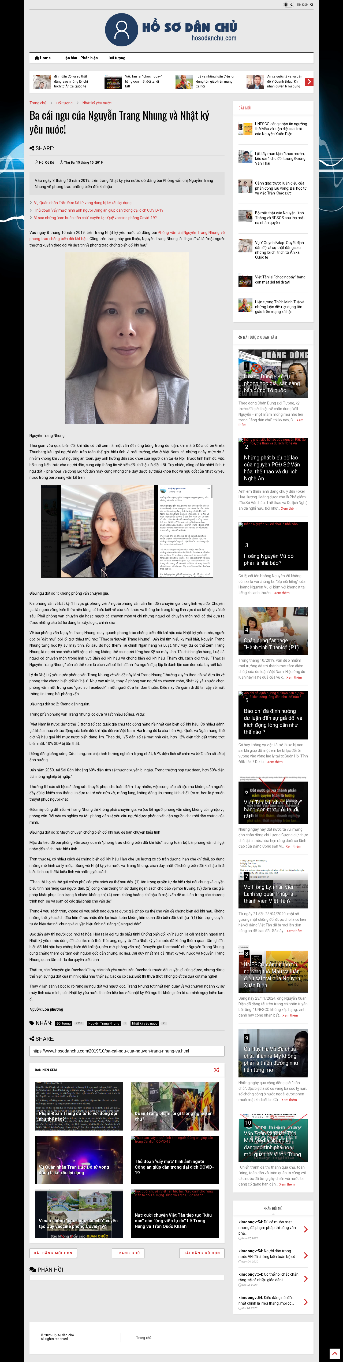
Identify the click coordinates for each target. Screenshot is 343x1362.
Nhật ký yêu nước (97, 103)
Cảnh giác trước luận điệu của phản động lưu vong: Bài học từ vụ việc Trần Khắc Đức (281, 188)
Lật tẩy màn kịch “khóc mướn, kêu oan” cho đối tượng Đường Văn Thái (280, 158)
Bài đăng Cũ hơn (202, 1253)
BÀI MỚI (244, 108)
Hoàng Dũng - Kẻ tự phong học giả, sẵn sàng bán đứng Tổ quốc (272, 383)
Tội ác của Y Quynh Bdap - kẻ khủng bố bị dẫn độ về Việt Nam (285, 81)
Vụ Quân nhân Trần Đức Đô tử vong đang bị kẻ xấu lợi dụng (83, 203)
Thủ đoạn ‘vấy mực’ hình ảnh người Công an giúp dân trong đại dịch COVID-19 (98, 210)
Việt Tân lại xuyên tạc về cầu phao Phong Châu (72, 80)
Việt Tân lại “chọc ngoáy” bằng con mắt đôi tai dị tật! (273, 809)
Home (45, 58)
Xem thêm (289, 508)
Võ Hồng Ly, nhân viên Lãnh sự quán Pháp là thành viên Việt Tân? (269, 894)
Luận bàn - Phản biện (79, 58)
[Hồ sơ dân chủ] (171, 46)
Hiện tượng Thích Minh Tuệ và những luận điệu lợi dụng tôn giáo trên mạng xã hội (279, 307)
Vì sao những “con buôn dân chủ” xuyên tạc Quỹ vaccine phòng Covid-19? (95, 218)
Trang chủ (37, 103)
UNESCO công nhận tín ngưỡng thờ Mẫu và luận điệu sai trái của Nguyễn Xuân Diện (281, 129)
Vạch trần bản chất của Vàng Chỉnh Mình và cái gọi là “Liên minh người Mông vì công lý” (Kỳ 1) (213, 79)
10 (248, 1123)
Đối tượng (117, 58)
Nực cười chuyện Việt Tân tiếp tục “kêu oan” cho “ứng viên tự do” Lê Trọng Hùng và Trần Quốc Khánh (173, 1221)
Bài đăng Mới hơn (53, 1253)
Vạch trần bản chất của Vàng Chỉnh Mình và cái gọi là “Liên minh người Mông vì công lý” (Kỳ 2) (142, 79)
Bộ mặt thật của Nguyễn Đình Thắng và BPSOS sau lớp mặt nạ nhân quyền (280, 218)
